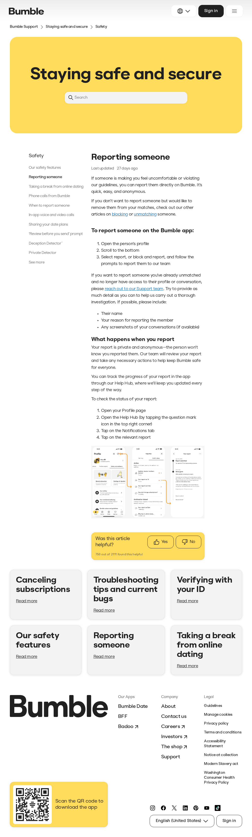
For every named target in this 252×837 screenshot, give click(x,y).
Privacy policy (216, 724)
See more (37, 262)
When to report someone (49, 206)
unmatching (145, 214)
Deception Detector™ (46, 244)
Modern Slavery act (221, 764)
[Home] (26, 11)
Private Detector (42, 253)
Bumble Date (133, 706)
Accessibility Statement (215, 744)
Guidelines (213, 706)
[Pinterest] (196, 808)
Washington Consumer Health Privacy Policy (219, 778)
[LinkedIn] (185, 808)
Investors (172, 736)
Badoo (126, 726)
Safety (101, 27)
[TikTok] (217, 808)
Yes (164, 542)
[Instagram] (153, 808)
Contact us (174, 716)
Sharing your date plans (48, 225)
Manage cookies (218, 715)
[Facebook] (163, 808)
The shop (172, 746)
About (168, 706)
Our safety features (45, 168)
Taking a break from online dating (56, 187)
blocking (120, 214)
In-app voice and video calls (51, 215)
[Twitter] (174, 808)
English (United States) (178, 821)
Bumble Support (24, 27)
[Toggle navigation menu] (234, 11)
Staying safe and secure (67, 27)
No (192, 542)
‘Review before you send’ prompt (56, 234)
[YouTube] (207, 808)
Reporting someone (45, 177)
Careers (170, 726)
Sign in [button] (211, 11)
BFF (122, 716)
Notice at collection (221, 755)
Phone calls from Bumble (49, 196)
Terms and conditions (222, 732)
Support (170, 757)
